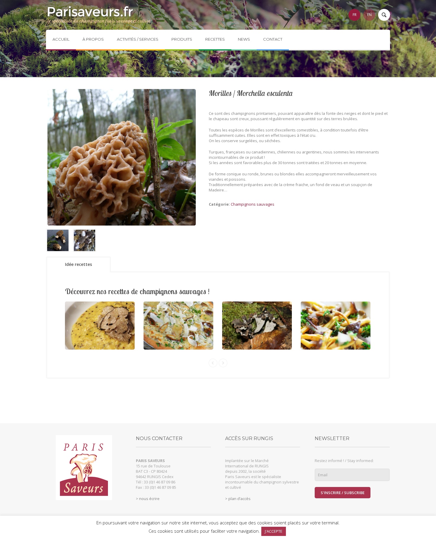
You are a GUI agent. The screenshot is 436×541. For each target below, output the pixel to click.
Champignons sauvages (252, 204)
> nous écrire (148, 498)
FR (355, 14)
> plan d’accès (238, 498)
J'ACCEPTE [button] (273, 531)
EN (369, 14)
